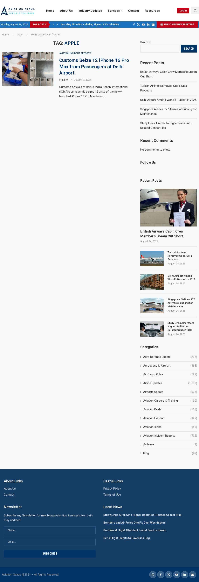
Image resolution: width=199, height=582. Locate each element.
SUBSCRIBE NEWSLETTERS (178, 24)
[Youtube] (143, 24)
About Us (66, 10)
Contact (133, 10)
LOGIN (183, 10)
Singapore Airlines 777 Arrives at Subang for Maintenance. (181, 303)
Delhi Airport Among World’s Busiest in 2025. (168, 100)
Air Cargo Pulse (170, 374)
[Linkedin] (148, 24)
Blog (170, 453)
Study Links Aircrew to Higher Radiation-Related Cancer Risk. (181, 326)
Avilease (170, 444)
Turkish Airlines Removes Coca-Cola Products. (180, 256)
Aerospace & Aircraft (170, 365)
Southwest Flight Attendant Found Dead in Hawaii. (135, 530)
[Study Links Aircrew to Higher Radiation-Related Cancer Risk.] (152, 329)
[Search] (195, 10)
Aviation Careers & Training (170, 400)
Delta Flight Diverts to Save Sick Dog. (127, 538)
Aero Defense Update (170, 357)
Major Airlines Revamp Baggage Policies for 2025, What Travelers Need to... (102, 24)
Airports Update (170, 392)
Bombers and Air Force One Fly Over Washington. (134, 522)
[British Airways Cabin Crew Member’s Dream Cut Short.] (168, 208)
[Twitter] (138, 24)
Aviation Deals (170, 409)
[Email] (153, 24)
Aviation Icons (170, 427)
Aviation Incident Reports (170, 435)
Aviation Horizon (170, 418)
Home (50, 10)
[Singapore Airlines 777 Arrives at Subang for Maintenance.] (152, 305)
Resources (152, 10)
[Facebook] (134, 24)
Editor (65, 79)
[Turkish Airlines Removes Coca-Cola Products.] (152, 258)
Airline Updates (170, 383)
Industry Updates (90, 10)
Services (114, 10)
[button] (53, 24)
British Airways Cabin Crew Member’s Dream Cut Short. (162, 233)
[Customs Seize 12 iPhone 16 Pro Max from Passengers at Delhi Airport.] (27, 69)
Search (145, 42)
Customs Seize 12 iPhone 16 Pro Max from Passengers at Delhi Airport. (94, 67)
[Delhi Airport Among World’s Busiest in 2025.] (152, 282)
